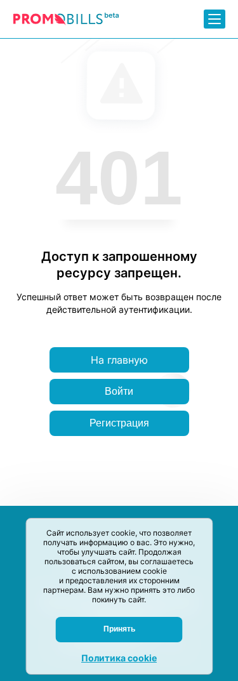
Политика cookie (119, 657)
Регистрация (119, 423)
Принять (119, 629)
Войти (119, 391)
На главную (119, 360)
